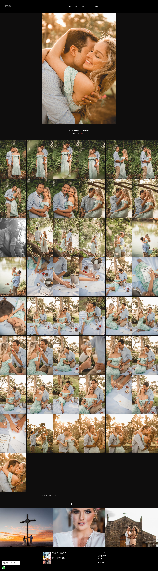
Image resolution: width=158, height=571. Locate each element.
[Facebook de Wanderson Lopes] (98, 558)
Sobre (90, 6)
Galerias (84, 6)
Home (70, 6)
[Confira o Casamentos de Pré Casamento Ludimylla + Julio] (131, 527)
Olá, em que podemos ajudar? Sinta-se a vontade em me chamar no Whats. (9, 563)
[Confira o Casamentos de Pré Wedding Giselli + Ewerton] (26, 527)
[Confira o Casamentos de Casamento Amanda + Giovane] (79, 527)
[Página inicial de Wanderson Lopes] (8, 6)
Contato (96, 6)
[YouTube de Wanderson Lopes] (101, 558)
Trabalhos (76, 6)
